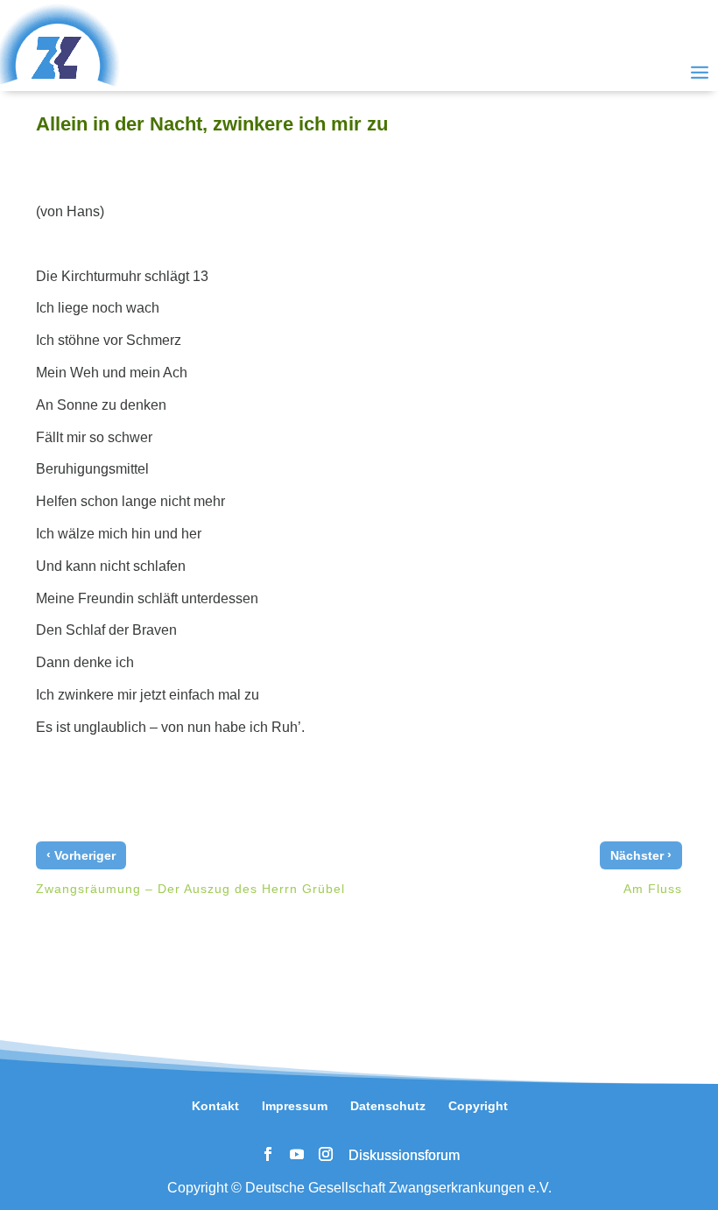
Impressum (294, 1106)
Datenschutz (388, 1106)
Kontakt (215, 1106)
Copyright (478, 1106)
